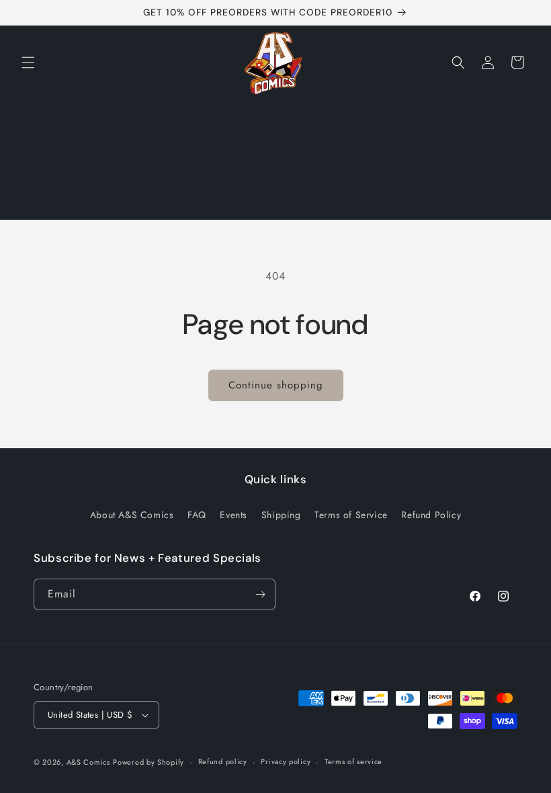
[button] (28, 62)
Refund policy (222, 761)
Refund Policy (431, 514)
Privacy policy (285, 761)
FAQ (196, 514)
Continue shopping (275, 385)
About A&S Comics (132, 514)
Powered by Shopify (148, 762)
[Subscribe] (260, 594)
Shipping (281, 514)
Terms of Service (351, 514)
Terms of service (353, 761)
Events (233, 514)
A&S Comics (88, 762)
